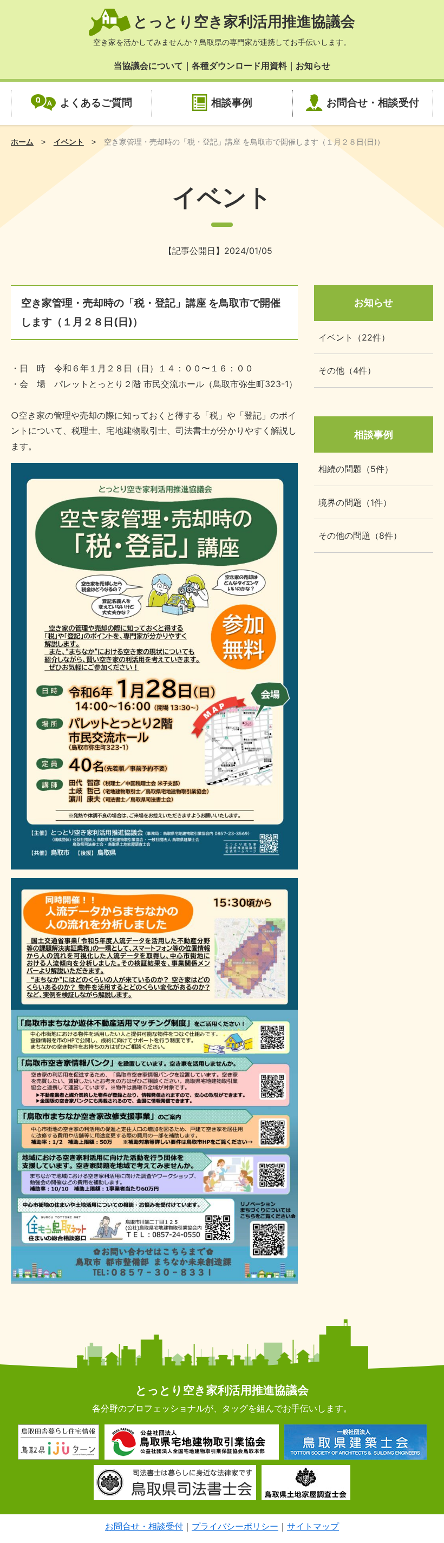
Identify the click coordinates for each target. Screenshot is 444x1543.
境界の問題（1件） (354, 502)
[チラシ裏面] (154, 1275)
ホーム (22, 141)
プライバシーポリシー (235, 1526)
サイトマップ (313, 1526)
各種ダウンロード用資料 (239, 65)
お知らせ (313, 65)
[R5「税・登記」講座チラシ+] (154, 861)
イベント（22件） (354, 337)
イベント (69, 141)
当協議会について (148, 65)
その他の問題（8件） (360, 535)
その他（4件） (347, 370)
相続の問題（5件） (355, 468)
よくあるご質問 (96, 102)
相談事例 (231, 102)
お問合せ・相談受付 (373, 102)
